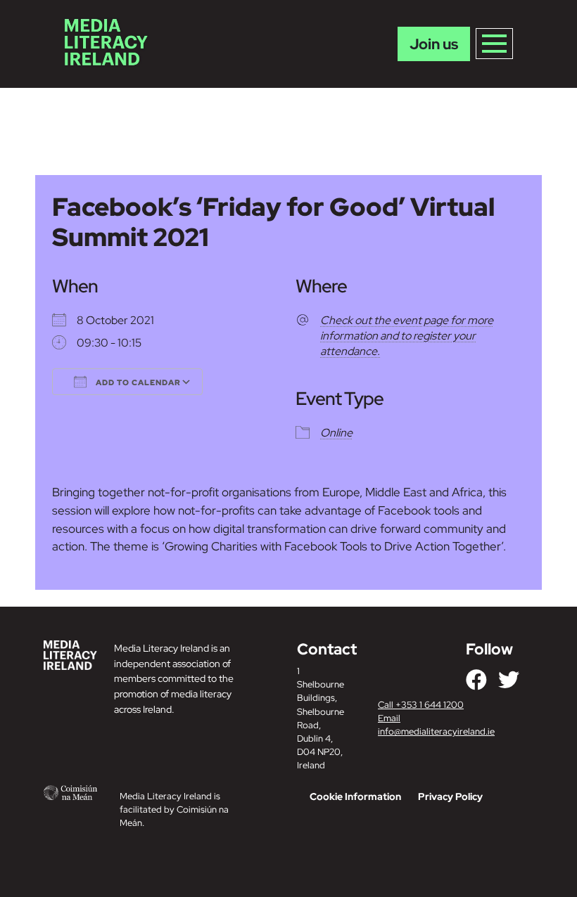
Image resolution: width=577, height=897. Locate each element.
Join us (434, 43)
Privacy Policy (450, 796)
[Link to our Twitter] (508, 680)
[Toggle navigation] (494, 43)
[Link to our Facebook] (476, 680)
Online (336, 432)
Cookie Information (355, 796)
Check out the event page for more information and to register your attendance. (406, 336)
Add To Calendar (137, 382)
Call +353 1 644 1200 (421, 705)
